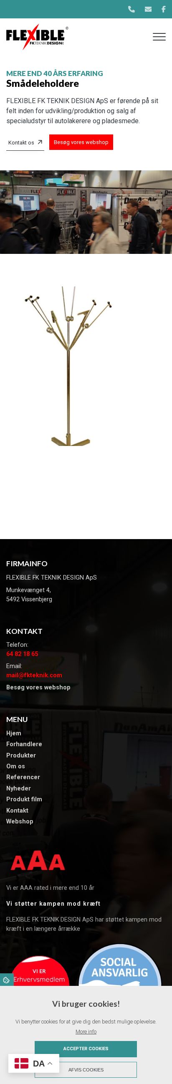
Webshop (19, 822)
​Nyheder (18, 789)
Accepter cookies (86, 1048)
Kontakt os (21, 142)
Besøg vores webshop (81, 142)
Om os (15, 767)
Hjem (13, 734)
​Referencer (23, 777)
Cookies (7, 979)
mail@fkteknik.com (34, 675)
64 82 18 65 (22, 654)
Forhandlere (24, 744)
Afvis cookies (86, 1069)
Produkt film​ (24, 800)
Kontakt (17, 811)
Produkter (21, 756)
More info (86, 1031)
